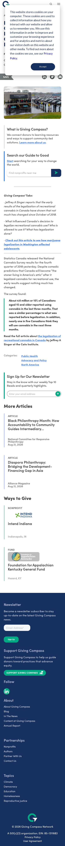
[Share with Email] (60, 76)
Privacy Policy (33, 837)
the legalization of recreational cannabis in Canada (32, 338)
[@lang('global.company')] (6, 4)
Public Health (29, 356)
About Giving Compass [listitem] (17, 706)
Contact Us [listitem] (10, 760)
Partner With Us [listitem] (13, 756)
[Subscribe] (57, 393)
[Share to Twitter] (52, 76)
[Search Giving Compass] (51, 4)
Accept (43, 66)
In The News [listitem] (11, 716)
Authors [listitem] (8, 751)
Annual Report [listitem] (12, 725)
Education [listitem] (9, 791)
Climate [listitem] (8, 781)
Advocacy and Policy (34, 360)
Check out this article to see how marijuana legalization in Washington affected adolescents (32, 244)
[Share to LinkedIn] (44, 76)
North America (30, 364)
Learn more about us (32, 142)
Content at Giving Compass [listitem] (19, 720)
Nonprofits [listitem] (10, 746)
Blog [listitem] (6, 711)
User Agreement (32, 841)
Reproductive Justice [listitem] (15, 800)
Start (10, 161)
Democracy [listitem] (10, 786)
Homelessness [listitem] (12, 796)
